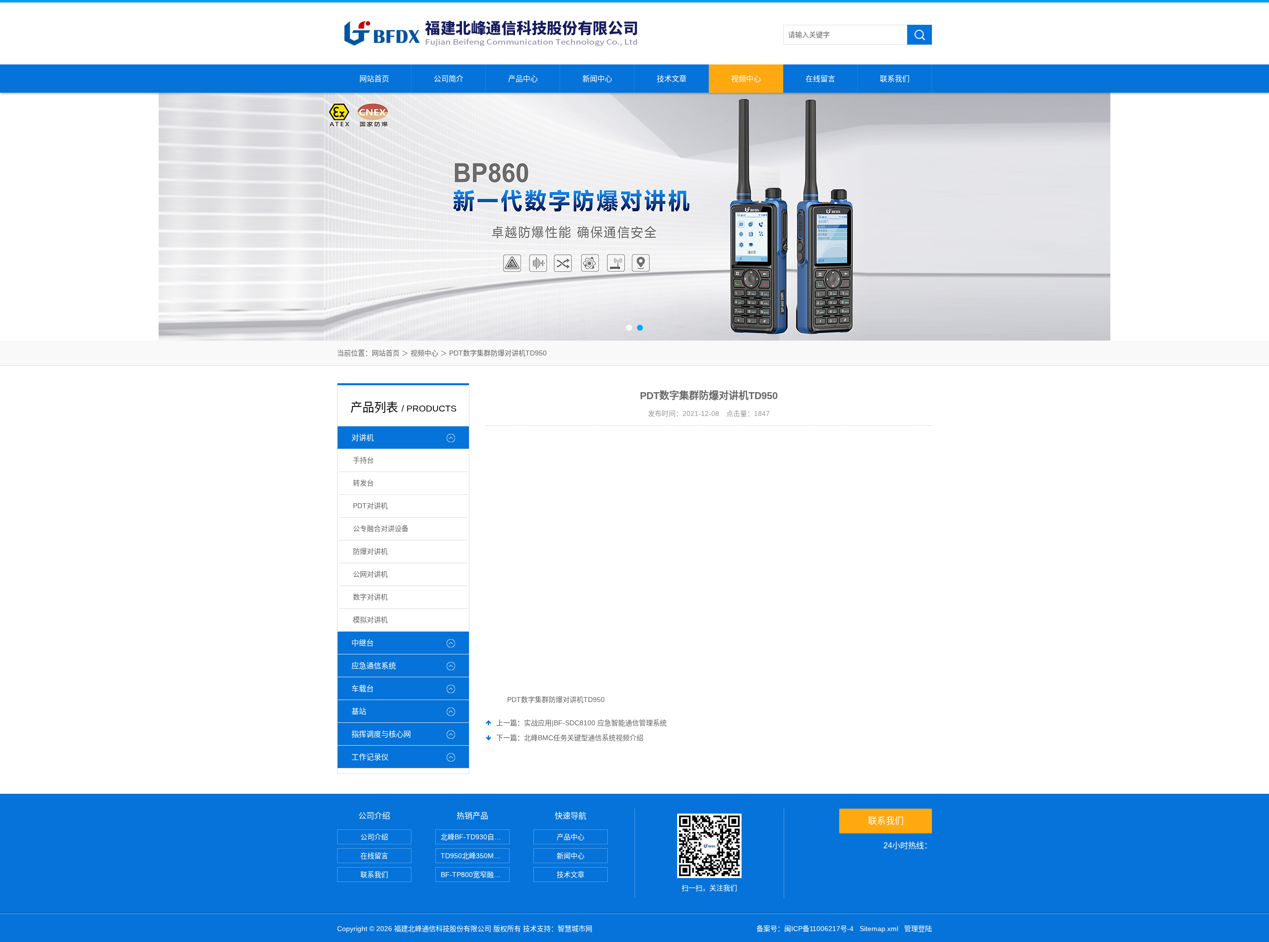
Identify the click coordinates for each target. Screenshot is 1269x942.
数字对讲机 (370, 597)
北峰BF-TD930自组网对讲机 (475, 837)
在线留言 (820, 78)
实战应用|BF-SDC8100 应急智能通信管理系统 (595, 723)
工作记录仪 (370, 757)
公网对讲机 (370, 574)
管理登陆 (918, 929)
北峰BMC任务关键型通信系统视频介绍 (583, 738)
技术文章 (672, 78)
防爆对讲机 (370, 551)
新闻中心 (597, 78)
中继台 (362, 643)
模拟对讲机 (370, 620)
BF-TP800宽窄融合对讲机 (475, 875)
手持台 (363, 460)
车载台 (362, 688)
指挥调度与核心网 (381, 734)
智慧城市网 (575, 929)
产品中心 (523, 78)
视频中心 (746, 78)
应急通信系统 (373, 665)
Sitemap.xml (879, 929)
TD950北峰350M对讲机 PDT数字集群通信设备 (475, 856)
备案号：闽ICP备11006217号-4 (805, 929)
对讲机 (362, 437)
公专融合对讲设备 (380, 528)
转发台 (363, 483)
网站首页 (374, 78)
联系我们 (895, 78)
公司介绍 (374, 837)
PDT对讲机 (370, 506)
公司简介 (448, 78)
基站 (358, 711)
